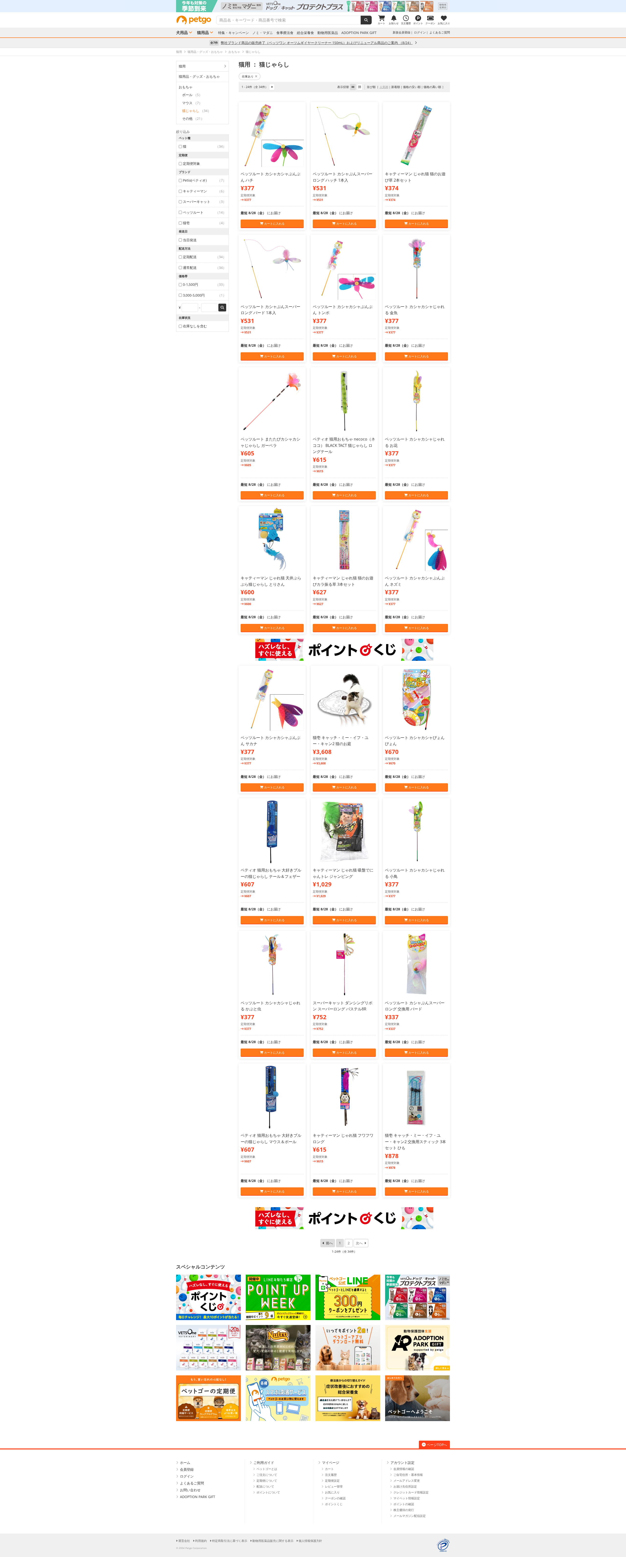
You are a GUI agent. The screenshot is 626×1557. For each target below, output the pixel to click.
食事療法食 (284, 32)
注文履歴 (331, 1475)
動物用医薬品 (327, 32)
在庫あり (248, 76)
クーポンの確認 (335, 1498)
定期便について (267, 1481)
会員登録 (187, 1469)
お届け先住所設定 (405, 1486)
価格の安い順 (412, 87)
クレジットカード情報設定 (411, 1492)
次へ (359, 1243)
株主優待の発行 (403, 1510)
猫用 (182, 66)
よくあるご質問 (439, 32)
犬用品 (182, 32)
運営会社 (184, 1541)
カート (329, 1469)
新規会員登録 (401, 32)
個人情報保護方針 (310, 1541)
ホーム (185, 1462)
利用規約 (201, 1541)
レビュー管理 (334, 1486)
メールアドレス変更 (406, 1481)
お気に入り (332, 1492)
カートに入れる (274, 223)
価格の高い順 (432, 87)
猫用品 (203, 32)
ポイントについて (268, 1492)
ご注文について (267, 1475)
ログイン (420, 32)
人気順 (384, 87)
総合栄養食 (305, 32)
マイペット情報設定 (406, 1498)
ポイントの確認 (403, 1504)
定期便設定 (332, 1481)
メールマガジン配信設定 (409, 1516)
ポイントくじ (334, 1504)
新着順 (395, 87)
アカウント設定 (402, 1462)
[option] (313, 6)
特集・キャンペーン (233, 32)
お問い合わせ (190, 1490)
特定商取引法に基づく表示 (229, 1541)
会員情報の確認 (403, 1469)
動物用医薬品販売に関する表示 (272, 1541)
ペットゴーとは (267, 1469)
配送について (265, 1486)
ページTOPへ (437, 1444)
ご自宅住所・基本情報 (408, 1475)
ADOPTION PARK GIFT (359, 32)
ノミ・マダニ (262, 32)
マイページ (330, 1462)
